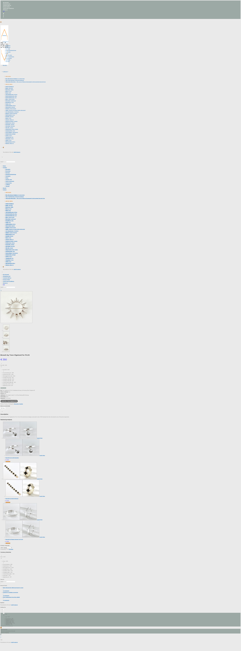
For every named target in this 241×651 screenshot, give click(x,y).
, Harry (9, 256)
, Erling (11, 212)
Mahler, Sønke (11, 241)
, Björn (10, 263)
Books (4, 188)
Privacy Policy (6, 6)
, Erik (8, 210)
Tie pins (7, 186)
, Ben (11, 214)
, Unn (9, 258)
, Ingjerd (10, 225)
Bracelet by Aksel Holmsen (12, 498)
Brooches (8, 171)
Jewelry (5, 167)
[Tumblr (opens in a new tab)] (3, 16)
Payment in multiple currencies (10, 592)
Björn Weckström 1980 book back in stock (13, 587)
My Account (6, 2)
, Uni (11, 215)
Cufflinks (8, 184)
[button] (1, 290)
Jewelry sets (9, 179)
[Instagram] (3, 611)
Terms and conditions (8, 8)
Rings (7, 177)
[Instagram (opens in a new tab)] (3, 15)
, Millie (9, 207)
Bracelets (8, 169)
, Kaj (8, 222)
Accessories (9, 183)
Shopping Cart (6, 3)
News (4, 165)
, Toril (8, 208)
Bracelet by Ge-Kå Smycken (12, 457)
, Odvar (10, 243)
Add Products (17, 152)
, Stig (9, 220)
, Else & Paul (11, 227)
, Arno (10, 234)
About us (5, 9)
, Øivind (9, 236)
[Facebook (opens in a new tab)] (3, 13)
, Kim (8, 237)
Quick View (39, 438)
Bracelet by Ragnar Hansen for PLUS (14, 539)
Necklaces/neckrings (11, 174)
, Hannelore (12, 253)
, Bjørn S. (10, 239)
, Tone (9, 260)
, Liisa (8, 261)
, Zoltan (10, 244)
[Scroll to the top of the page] (1, 627)
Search (2, 161)
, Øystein (9, 205)
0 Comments (6, 590)
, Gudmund (11, 219)
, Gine (10, 251)
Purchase (8, 461)
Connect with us (7, 5)
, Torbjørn (12, 231)
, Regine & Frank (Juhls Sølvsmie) (15, 229)
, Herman (10, 246)
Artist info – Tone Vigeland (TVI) (9, 401)
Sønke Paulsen (11, 232)
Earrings (8, 172)
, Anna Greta (10, 217)
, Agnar (9, 248)
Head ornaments (10, 181)
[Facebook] (3, 609)
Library (5, 189)
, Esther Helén (12, 249)
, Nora (10, 224)
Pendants (8, 176)
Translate (11, 549)
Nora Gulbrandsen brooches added (11, 597)
